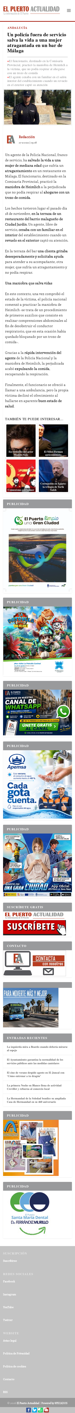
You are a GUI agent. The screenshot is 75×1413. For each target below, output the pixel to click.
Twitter (8, 1320)
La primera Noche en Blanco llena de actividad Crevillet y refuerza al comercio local (34, 1087)
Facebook (9, 1281)
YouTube (8, 1307)
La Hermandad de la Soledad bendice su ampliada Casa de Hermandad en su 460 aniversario (36, 1100)
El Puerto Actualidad (28, 1403)
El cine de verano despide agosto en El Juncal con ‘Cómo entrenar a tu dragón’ (35, 1074)
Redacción (27, 136)
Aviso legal (9, 1340)
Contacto (8, 1379)
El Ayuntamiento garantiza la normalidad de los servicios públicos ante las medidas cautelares (35, 1061)
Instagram (9, 1294)
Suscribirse (10, 1260)
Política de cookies (14, 1366)
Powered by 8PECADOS (54, 1403)
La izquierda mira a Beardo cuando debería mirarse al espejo (37, 1048)
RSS (5, 1392)
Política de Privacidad (16, 1353)
